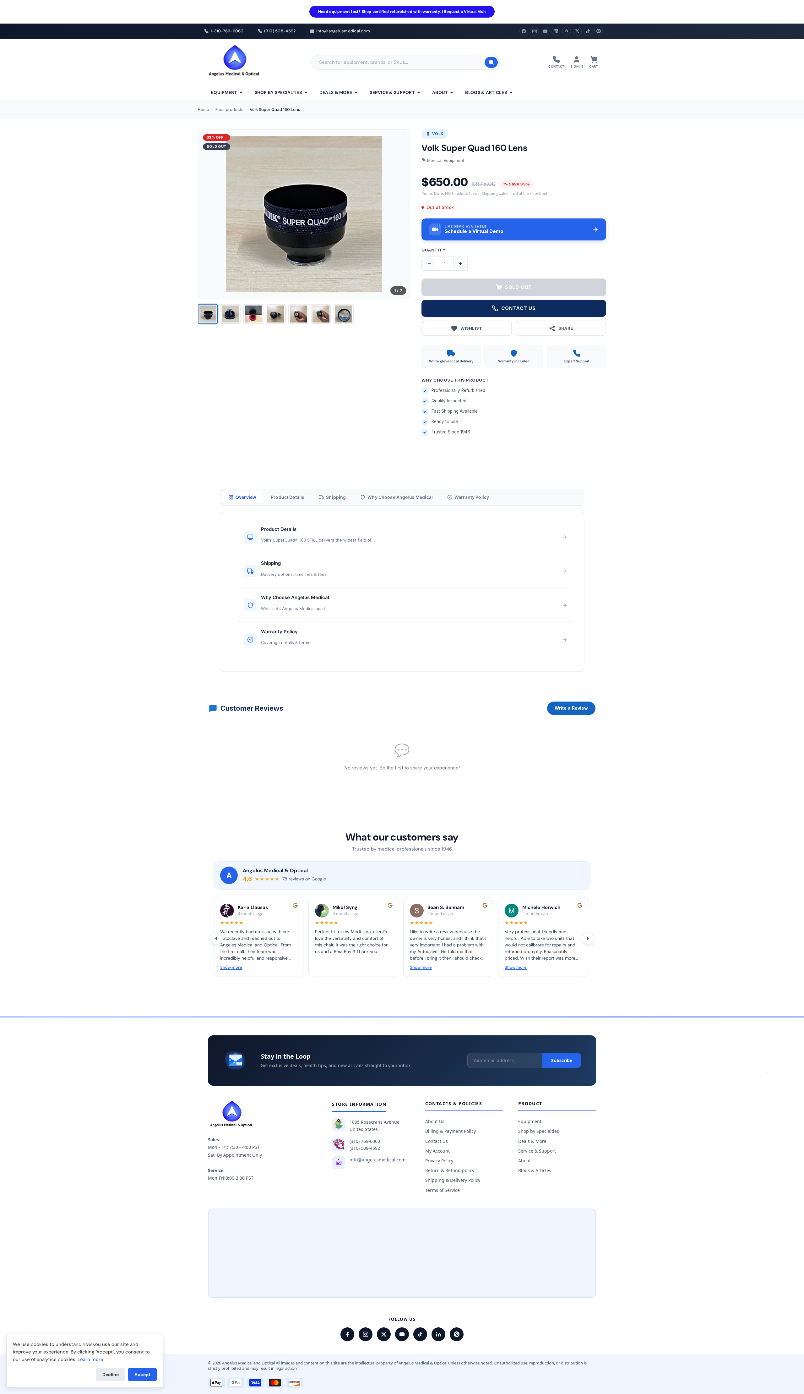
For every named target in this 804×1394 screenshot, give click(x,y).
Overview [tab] (246, 497)
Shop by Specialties (278, 92)
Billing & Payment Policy (450, 1131)
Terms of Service (442, 1190)
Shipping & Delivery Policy (452, 1180)
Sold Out (518, 287)
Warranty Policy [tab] (471, 497)
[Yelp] (566, 31)
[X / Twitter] (384, 1334)
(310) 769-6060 (365, 1141)
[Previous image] (208, 214)
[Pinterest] (598, 31)
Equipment (224, 92)
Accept (142, 1374)
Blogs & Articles (486, 92)
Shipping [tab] (336, 497)
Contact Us (436, 1141)
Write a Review (571, 708)
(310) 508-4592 (365, 1148)
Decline (110, 1374)
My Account (437, 1151)
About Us (434, 1121)
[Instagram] (534, 31)
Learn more (90, 1359)
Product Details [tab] (287, 497)
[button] (513, 229)
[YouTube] (545, 31)
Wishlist (471, 328)
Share (565, 328)
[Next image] (400, 214)
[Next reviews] (588, 938)
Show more (231, 967)
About (440, 92)
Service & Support (392, 92)
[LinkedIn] (555, 31)
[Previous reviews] (216, 938)
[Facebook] (523, 31)
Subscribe (561, 1060)
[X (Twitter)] (577, 31)
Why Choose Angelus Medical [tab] (400, 497)
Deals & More (335, 92)
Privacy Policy (439, 1161)
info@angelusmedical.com (377, 1160)
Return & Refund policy (449, 1170)
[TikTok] (588, 31)
